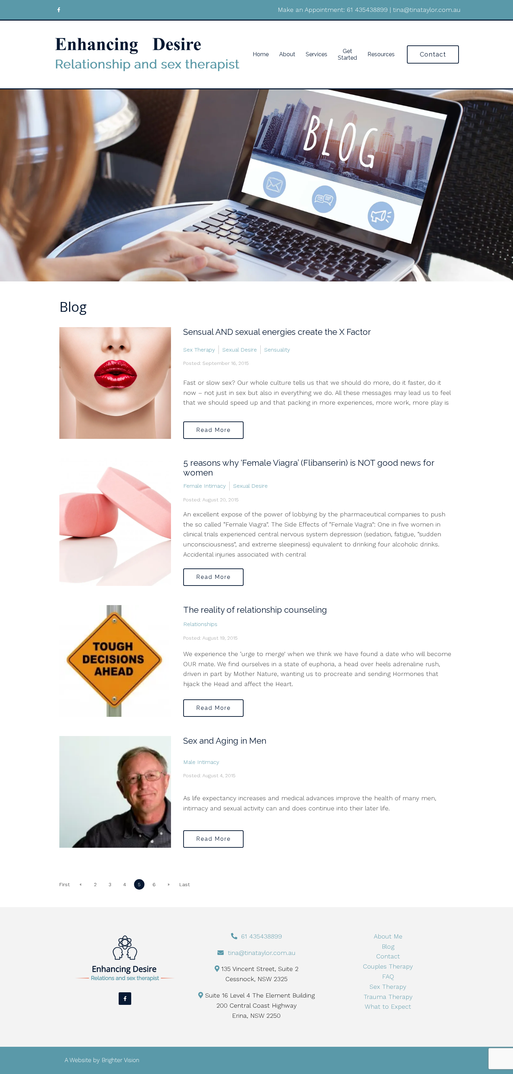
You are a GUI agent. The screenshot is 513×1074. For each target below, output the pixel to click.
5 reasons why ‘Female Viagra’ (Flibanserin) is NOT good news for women (308, 468)
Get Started (347, 54)
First (64, 884)
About (287, 54)
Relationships (200, 624)
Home (261, 54)
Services (316, 54)
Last (184, 884)
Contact (433, 54)
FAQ (388, 976)
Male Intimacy (201, 762)
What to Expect (388, 1006)
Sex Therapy (199, 349)
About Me (388, 936)
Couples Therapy (388, 966)
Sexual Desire (239, 349)
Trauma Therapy (388, 996)
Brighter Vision (120, 1060)
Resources (381, 54)
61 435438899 (367, 9)
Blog (388, 946)
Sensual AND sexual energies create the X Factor (277, 332)
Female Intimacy (204, 486)
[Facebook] (58, 9)
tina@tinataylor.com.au (427, 9)
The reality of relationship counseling (255, 610)
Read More (213, 430)
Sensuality (277, 349)
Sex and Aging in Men (224, 741)
